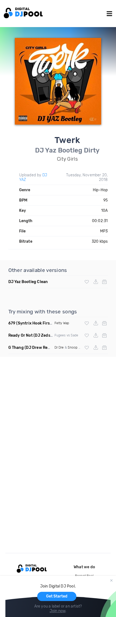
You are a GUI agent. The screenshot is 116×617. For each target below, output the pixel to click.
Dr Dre (59, 347)
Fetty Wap (61, 323)
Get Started (56, 596)
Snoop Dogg (77, 347)
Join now (58, 611)
